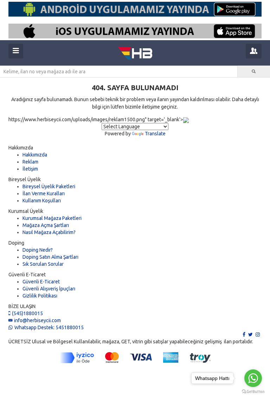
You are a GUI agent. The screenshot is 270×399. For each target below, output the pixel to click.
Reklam (30, 162)
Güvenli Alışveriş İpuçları (48, 288)
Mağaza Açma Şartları (45, 225)
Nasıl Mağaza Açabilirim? (49, 232)
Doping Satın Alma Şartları (50, 257)
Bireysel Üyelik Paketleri (48, 186)
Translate (155, 133)
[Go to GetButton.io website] (253, 391)
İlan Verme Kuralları (43, 193)
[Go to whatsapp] (253, 378)
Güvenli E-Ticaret (41, 281)
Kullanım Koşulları (41, 200)
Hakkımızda (34, 155)
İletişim (30, 169)
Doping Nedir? (37, 250)
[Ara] (254, 72)
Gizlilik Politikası (39, 296)
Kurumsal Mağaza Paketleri (52, 218)
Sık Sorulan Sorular (43, 264)
